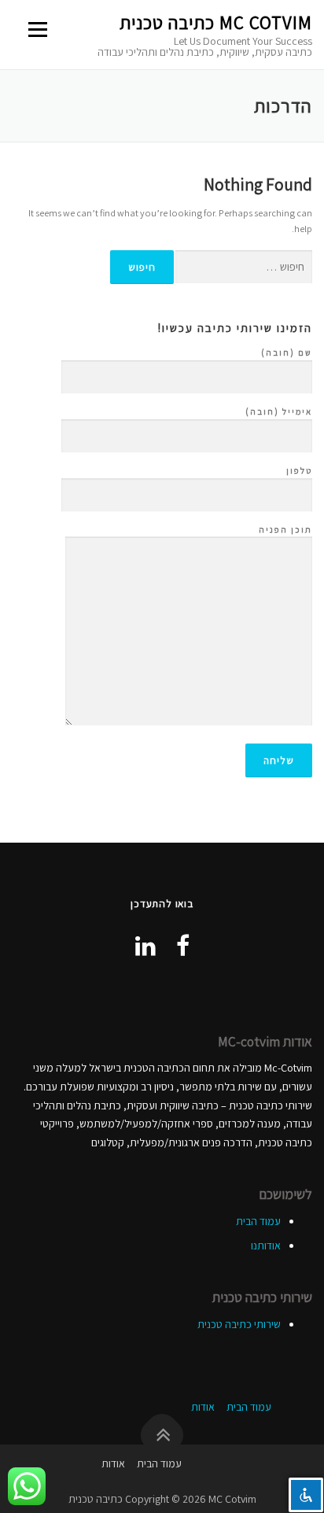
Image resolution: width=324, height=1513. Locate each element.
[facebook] (183, 945)
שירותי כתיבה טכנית (239, 1324)
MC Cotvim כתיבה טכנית (216, 23)
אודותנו (266, 1245)
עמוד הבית (258, 1221)
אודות (203, 1407)
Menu (39, 29)
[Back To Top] (162, 1435)
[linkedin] (145, 945)
